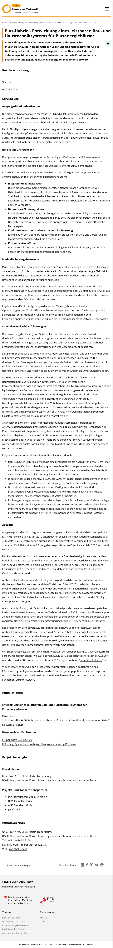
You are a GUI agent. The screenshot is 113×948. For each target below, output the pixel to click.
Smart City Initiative (91, 660)
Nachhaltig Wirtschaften (14, 921)
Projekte (12, 22)
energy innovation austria (15, 933)
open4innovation (26, 886)
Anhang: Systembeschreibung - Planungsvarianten (40, 744)
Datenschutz (36, 944)
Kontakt (43, 917)
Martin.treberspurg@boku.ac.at (28, 844)
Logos (42, 921)
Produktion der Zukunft (13, 929)
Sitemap (89, 944)
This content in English (20, 865)
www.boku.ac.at (18, 849)
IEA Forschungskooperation (15, 925)
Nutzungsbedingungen (56, 944)
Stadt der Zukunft (98, 655)
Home (4, 22)
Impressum (24, 944)
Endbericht (18, 740)
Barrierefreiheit (76, 944)
